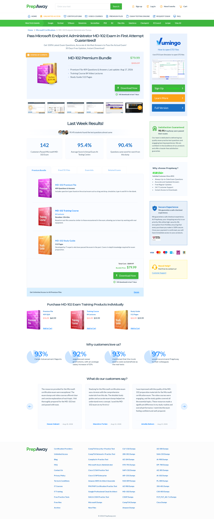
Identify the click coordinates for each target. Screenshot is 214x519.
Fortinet (61, 23)
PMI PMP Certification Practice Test (102, 486)
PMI (105, 23)
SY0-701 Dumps (128, 465)
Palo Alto (121, 23)
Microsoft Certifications (45, 30)
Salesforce (132, 23)
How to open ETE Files (168, 49)
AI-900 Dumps (162, 459)
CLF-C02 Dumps (128, 449)
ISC (112, 23)
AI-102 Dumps (162, 475)
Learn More (161, 98)
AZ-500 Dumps (162, 449)
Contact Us (58, 470)
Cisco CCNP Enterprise (97, 475)
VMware (71, 23)
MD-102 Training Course (67, 210)
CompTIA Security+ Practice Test (101, 449)
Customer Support (159, 273)
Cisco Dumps (162, 502)
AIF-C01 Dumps (128, 475)
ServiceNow (95, 23)
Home (30, 30)
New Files (92, 508)
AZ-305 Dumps (162, 470)
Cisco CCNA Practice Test (98, 470)
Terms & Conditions (61, 481)
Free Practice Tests (61, 497)
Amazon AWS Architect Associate (101, 481)
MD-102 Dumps (128, 491)
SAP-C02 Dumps (129, 470)
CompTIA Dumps (129, 502)
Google (50, 23)
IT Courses (58, 486)
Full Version (161, 107)
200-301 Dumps (128, 454)
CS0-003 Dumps (163, 491)
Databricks (82, 23)
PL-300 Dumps (162, 481)
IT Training (58, 491)
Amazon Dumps (128, 508)
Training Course (93, 311)
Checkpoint (145, 23)
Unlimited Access (61, 454)
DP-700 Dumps (163, 465)
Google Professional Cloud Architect (102, 491)
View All (178, 23)
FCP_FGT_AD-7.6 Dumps (166, 497)
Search (116, 6)
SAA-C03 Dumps (163, 454)
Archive (57, 508)
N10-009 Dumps (128, 481)
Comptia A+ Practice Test (98, 459)
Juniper (168, 23)
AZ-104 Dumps (128, 459)
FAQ (56, 465)
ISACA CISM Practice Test (98, 497)
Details (136, 292)
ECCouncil (157, 23)
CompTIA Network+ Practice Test (101, 454)
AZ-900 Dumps (128, 486)
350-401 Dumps (163, 486)
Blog (56, 459)
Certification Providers (63, 449)
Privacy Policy (59, 475)
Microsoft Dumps (95, 502)
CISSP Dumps (127, 497)
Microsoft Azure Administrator (100, 465)
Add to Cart (47, 328)
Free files (58, 502)
